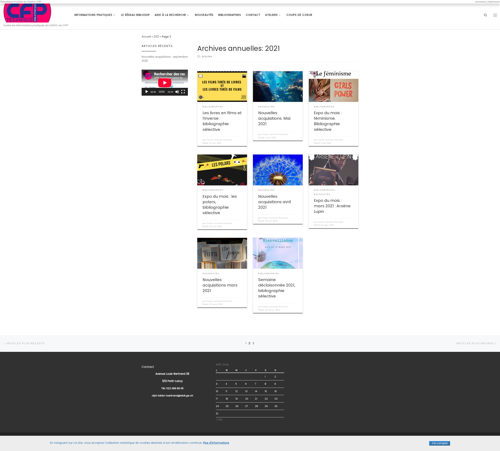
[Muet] (177, 92)
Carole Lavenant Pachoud (219, 140)
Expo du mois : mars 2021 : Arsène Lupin (332, 206)
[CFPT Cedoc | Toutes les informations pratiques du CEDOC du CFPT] (27, 12)
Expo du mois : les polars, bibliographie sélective (220, 205)
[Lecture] (147, 92)
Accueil (146, 37)
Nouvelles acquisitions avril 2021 (274, 202)
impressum (494, 1)
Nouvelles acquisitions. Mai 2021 (274, 118)
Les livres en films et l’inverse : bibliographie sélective (222, 121)
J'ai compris (439, 443)
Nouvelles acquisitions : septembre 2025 (165, 59)
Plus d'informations (216, 443)
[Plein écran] (183, 92)
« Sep (219, 419)
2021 (156, 37)
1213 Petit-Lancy (172, 381)
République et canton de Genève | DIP (20, 1)
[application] (165, 83)
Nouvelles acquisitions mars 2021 (220, 285)
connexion (480, 1)
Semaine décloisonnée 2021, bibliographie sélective (276, 288)
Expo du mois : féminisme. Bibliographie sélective (328, 121)
